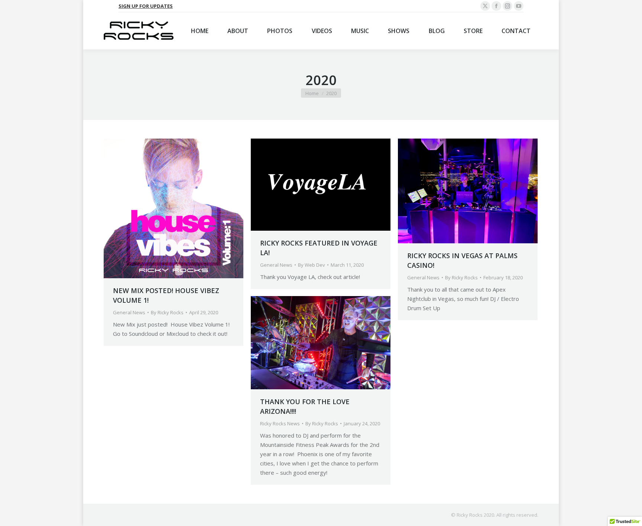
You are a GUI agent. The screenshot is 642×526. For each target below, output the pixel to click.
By (167, 312)
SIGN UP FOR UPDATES (146, 6)
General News (129, 312)
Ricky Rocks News (280, 423)
